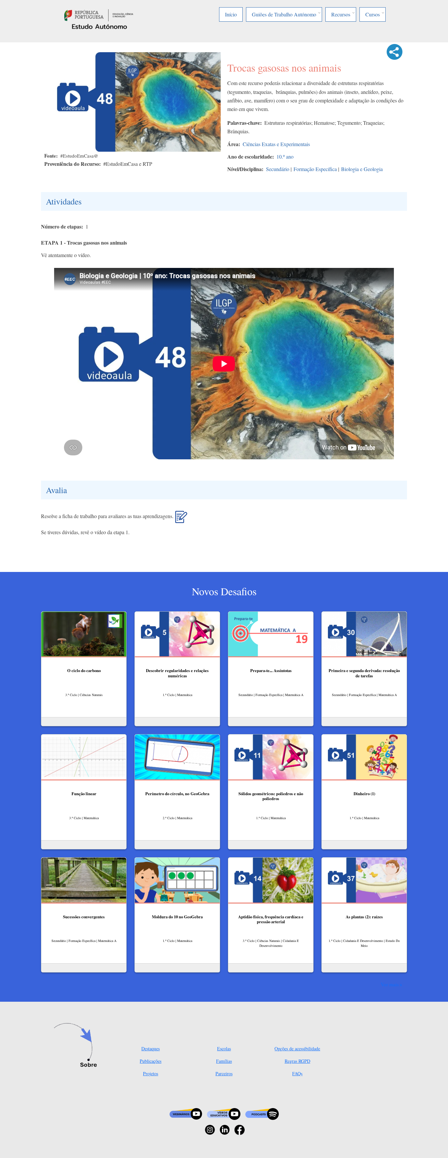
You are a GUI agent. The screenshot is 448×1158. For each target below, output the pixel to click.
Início (231, 14)
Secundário (277, 168)
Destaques (150, 1048)
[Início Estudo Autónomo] (98, 14)
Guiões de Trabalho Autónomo (284, 14)
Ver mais (390, 984)
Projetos (150, 1073)
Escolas (224, 1048)
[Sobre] (77, 1045)
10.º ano (285, 156)
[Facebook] (239, 1129)
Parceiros (224, 1073)
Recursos (340, 14)
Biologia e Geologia (362, 168)
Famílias (224, 1061)
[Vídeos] (223, 1113)
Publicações (150, 1061)
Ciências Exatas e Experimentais (276, 144)
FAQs (297, 1073)
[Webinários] (186, 1113)
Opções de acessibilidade (297, 1048)
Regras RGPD (297, 1061)
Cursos (372, 14)
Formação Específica (315, 168)
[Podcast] (262, 1113)
